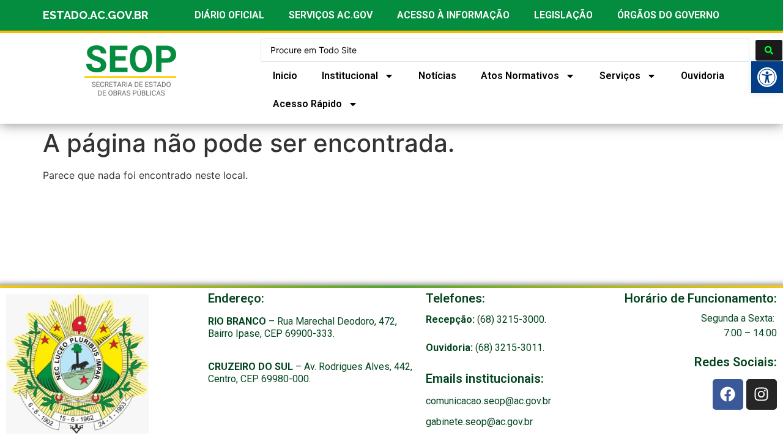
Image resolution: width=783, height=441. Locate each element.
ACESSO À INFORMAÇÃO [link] (453, 15)
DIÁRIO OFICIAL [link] (229, 15)
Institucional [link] (350, 75)
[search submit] (768, 50)
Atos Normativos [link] (520, 75)
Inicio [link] (285, 75)
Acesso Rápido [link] (307, 104)
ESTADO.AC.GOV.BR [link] (95, 15)
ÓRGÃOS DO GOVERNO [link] (668, 15)
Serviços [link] (619, 75)
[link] (767, 77)
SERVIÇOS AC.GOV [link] (331, 15)
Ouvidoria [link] (702, 75)
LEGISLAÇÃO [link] (563, 15)
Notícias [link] (437, 75)
